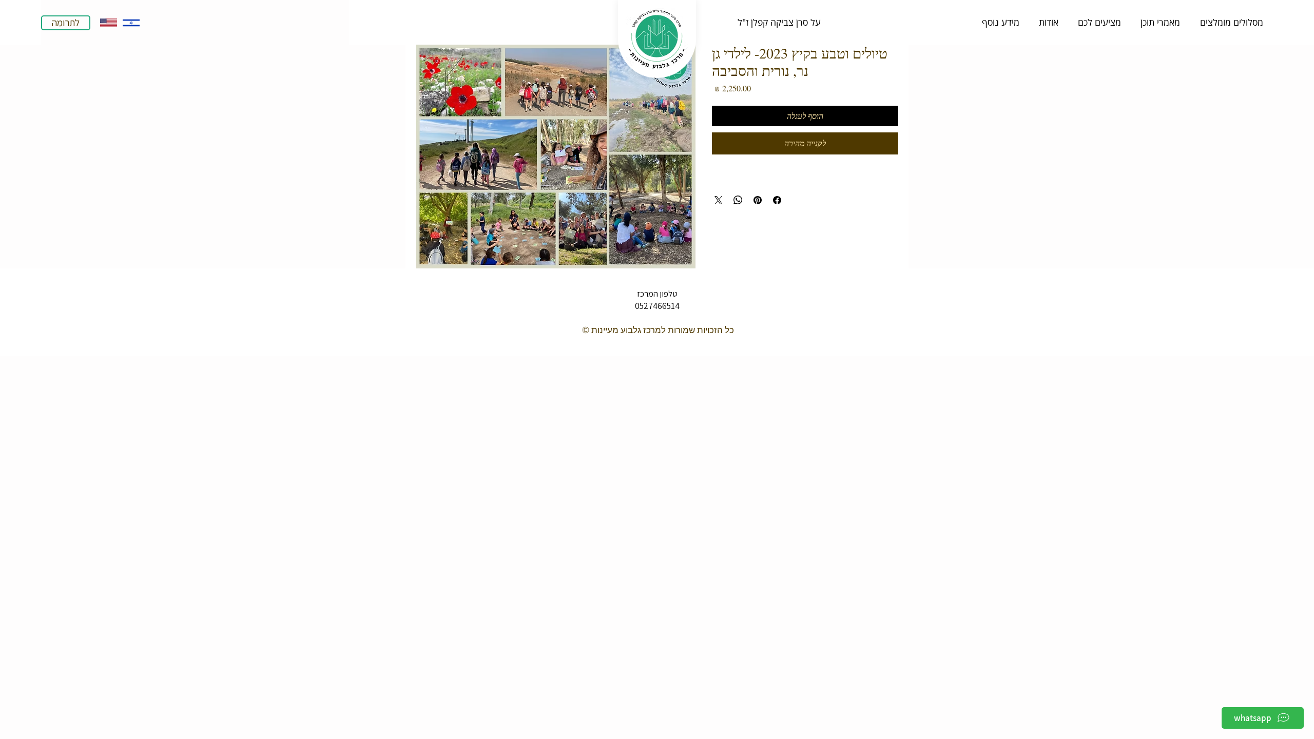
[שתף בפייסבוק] (777, 200)
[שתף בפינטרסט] (757, 200)
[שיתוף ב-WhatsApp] (738, 200)
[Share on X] (718, 200)
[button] (779, 22)
